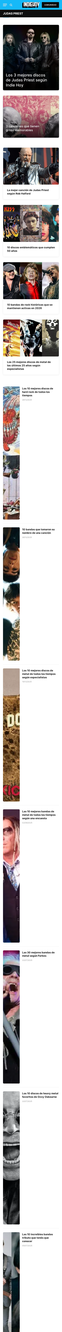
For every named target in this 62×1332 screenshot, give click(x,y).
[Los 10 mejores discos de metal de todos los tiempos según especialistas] (11, 735)
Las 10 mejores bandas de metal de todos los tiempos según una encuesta (39, 815)
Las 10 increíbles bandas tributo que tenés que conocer (37, 1238)
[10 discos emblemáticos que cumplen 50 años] (31, 223)
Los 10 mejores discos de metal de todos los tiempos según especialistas (39, 674)
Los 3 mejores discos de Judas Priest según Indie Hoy (26, 80)
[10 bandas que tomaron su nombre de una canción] (11, 593)
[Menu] (5, 4)
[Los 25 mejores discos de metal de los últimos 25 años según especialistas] (31, 338)
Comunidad (50, 5)
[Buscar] (10, 4)
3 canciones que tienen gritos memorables (22, 128)
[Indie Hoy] (31, 5)
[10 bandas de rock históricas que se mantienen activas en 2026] (31, 280)
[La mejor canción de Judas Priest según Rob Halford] (31, 166)
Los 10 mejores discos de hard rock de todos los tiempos (37, 392)
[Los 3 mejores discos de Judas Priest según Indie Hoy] (31, 57)
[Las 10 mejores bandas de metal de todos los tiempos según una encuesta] (11, 875)
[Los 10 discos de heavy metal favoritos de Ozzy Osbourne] (11, 1157)
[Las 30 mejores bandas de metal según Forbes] (11, 1017)
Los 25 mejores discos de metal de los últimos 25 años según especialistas (29, 365)
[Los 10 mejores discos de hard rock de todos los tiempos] (11, 453)
